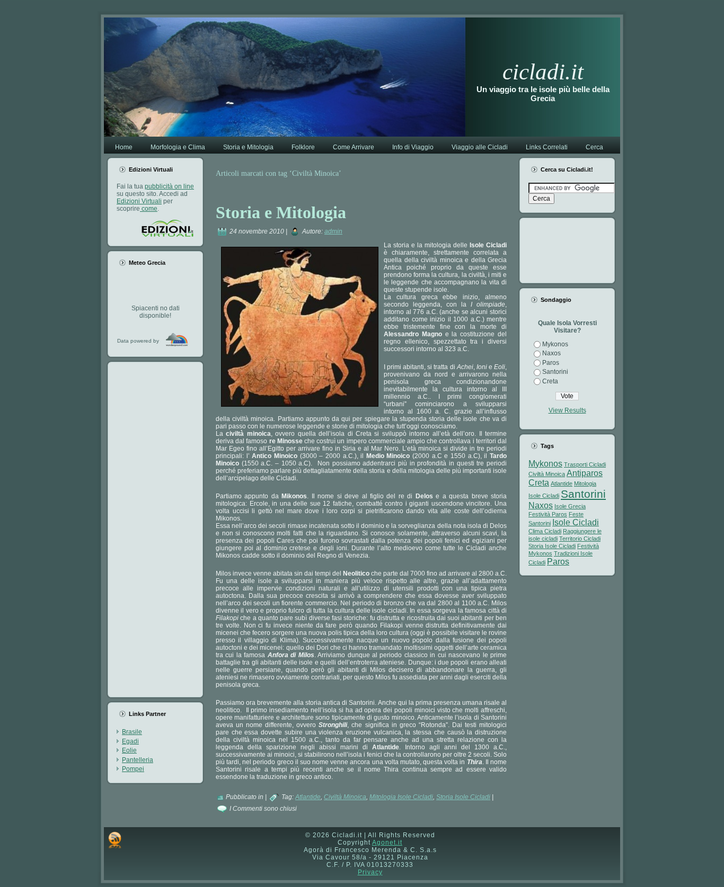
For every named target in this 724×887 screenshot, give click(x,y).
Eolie (129, 750)
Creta (550, 381)
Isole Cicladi (575, 522)
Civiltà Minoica (345, 797)
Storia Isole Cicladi (463, 797)
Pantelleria (137, 760)
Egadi (130, 741)
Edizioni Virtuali (139, 201)
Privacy (370, 872)
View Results (567, 410)
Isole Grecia (570, 506)
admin (333, 231)
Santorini (555, 371)
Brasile (132, 732)
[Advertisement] (159, 529)
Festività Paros (547, 514)
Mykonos (555, 344)
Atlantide (308, 797)
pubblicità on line (169, 186)
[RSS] (114, 839)
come (148, 208)
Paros (550, 362)
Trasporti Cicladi (585, 464)
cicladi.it (543, 71)
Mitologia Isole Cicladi (401, 797)
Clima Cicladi (544, 531)
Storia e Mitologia (281, 212)
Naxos (551, 353)
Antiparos (585, 473)
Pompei (133, 769)
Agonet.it (387, 842)
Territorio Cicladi (580, 538)
